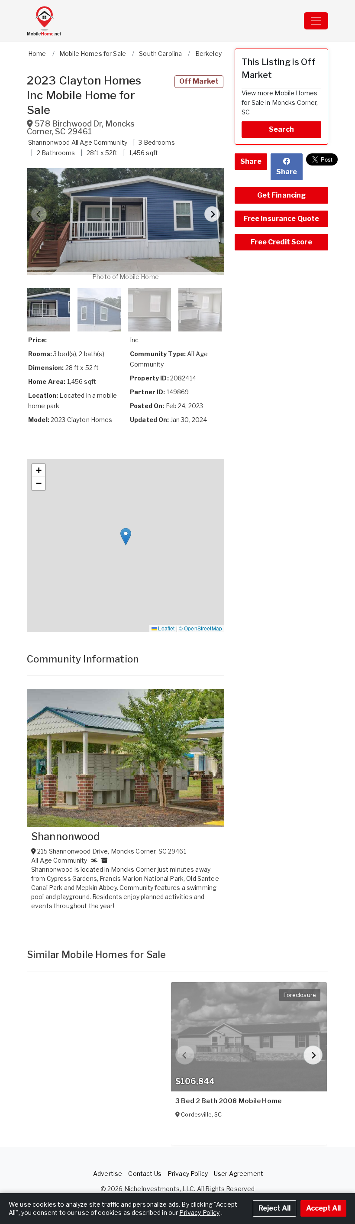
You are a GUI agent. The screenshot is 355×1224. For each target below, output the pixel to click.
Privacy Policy (188, 1173)
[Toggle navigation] (316, 20)
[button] (125, 221)
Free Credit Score (281, 242)
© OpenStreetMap (200, 628)
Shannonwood (65, 837)
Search (281, 129)
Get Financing (281, 195)
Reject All (274, 1208)
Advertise (107, 1173)
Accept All (323, 1208)
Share (250, 161)
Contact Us (144, 1173)
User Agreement (238, 1173)
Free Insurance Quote (282, 218)
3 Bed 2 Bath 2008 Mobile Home (228, 1101)
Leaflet (165, 628)
